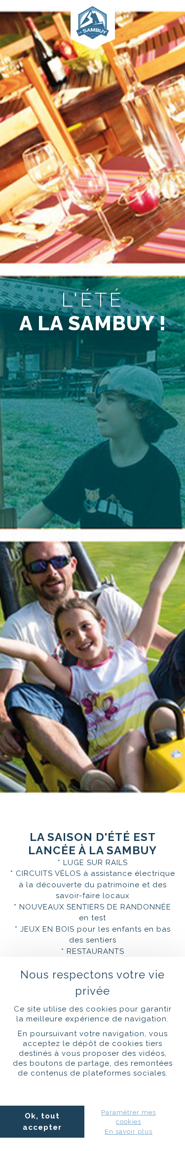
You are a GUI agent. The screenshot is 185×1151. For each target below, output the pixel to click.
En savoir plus (128, 1131)
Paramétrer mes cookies (128, 1117)
